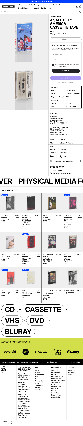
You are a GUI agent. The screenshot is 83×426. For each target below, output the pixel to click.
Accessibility (55, 397)
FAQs (53, 384)
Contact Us (55, 393)
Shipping (52, 34)
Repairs (37, 389)
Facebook (71, 370)
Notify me (66, 70)
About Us (54, 370)
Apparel (37, 387)
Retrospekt (9, 421)
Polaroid (37, 372)
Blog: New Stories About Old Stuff (57, 377)
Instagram (71, 372)
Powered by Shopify (7, 424)
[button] (80, 6)
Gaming (37, 379)
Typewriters (39, 385)
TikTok (70, 375)
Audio (37, 370)
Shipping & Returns (58, 380)
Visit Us (54, 391)
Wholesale (54, 389)
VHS (36, 377)
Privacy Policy (56, 395)
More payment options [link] (66, 82)
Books (37, 383)
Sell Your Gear (56, 386)
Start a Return (56, 382)
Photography (39, 375)
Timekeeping (39, 381)
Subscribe (75, 362)
